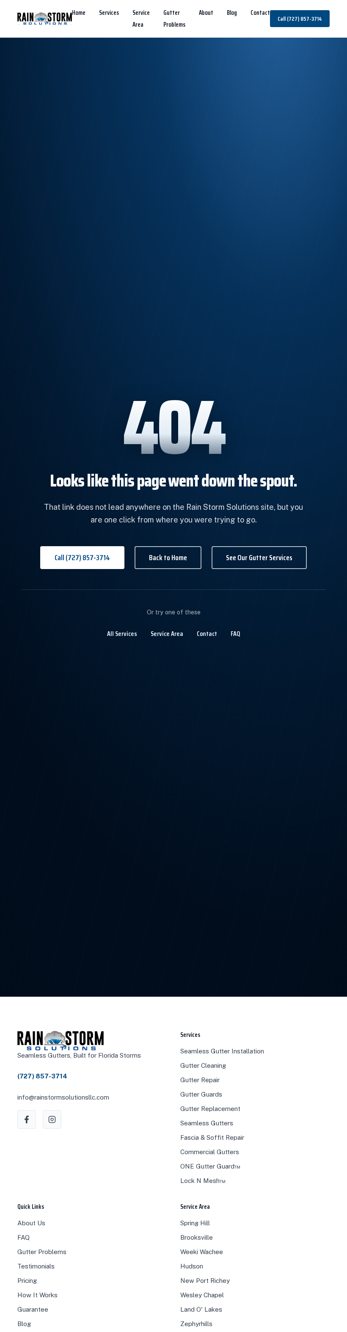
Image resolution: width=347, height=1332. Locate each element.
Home (78, 13)
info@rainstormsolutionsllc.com (63, 1097)
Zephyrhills (196, 1323)
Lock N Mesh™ (203, 1180)
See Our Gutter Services (259, 558)
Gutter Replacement (210, 1108)
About (206, 13)
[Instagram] (52, 1119)
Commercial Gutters (209, 1151)
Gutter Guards (201, 1094)
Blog (232, 13)
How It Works (37, 1295)
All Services (122, 633)
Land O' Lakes (201, 1309)
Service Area (167, 633)
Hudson (191, 1266)
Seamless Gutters (206, 1123)
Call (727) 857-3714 (300, 18)
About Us (31, 1223)
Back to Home (168, 558)
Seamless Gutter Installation (222, 1051)
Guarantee (32, 1309)
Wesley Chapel (202, 1295)
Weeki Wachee (201, 1251)
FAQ (235, 633)
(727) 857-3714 (42, 1076)
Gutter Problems (41, 1251)
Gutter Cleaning (203, 1065)
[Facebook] (26, 1119)
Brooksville (196, 1237)
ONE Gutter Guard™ (210, 1166)
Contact (260, 13)
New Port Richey (205, 1280)
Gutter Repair (200, 1079)
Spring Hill (195, 1223)
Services (109, 13)
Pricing (27, 1280)
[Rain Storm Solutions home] (44, 19)
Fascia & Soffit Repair (212, 1137)
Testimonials (36, 1266)
